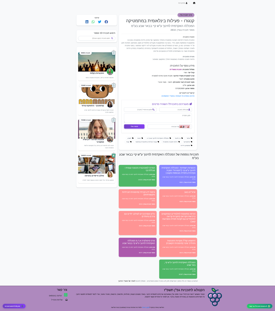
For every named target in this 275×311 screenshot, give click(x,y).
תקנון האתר (146, 307)
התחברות (181, 3)
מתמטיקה (187, 142)
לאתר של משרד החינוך (126, 281)
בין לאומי (178, 138)
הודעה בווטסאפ (55, 295)
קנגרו (128, 142)
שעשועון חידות (185, 145)
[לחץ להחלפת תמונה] (184, 126)
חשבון (130, 138)
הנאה (139, 138)
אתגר (188, 138)
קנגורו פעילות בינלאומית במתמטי (146, 142)
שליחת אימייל (58, 300)
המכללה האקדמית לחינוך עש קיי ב (158, 138)
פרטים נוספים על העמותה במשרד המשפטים (178, 96)
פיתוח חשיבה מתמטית (170, 142)
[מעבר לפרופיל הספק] (109, 71)
